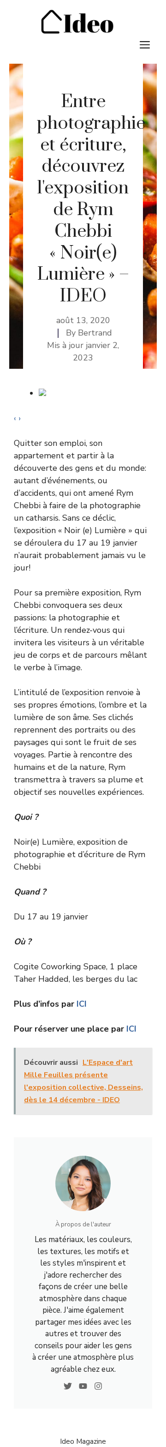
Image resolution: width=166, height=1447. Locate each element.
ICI (82, 1003)
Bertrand (95, 332)
